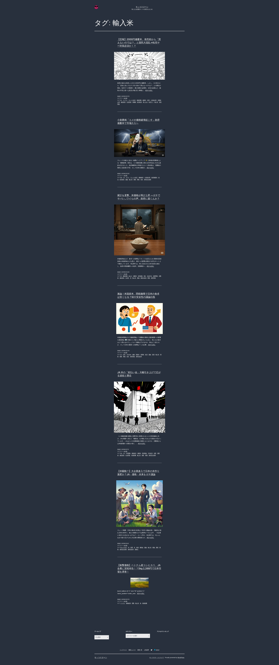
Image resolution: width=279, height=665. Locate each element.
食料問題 (153, 278)
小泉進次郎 (154, 100)
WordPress (181, 657)
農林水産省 (143, 278)
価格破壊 (141, 177)
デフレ (127, 177)
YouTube (129, 354)
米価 (137, 547)
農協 (138, 278)
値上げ (130, 276)
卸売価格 (140, 276)
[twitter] (151, 650)
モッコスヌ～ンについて (156, 657)
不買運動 (128, 453)
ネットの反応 (132, 100)
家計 (145, 276)
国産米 (137, 354)
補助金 (141, 547)
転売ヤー (151, 102)
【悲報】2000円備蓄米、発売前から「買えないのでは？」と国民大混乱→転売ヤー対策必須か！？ (139, 42)
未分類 (125, 98)
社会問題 (127, 455)
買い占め (145, 102)
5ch (121, 177)
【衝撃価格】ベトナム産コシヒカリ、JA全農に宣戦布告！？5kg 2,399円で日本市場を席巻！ (139, 568)
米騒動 (134, 102)
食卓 (142, 179)
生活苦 (127, 278)
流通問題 (155, 276)
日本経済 (150, 453)
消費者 (142, 354)
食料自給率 (139, 356)
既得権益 (144, 453)
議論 (126, 179)
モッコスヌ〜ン (142, 7)
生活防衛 (129, 102)
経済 (146, 354)
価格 (133, 354)
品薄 (148, 100)
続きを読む (149, 90)
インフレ (125, 100)
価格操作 (134, 453)
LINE (124, 354)
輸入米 (156, 102)
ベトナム (122, 603)
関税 (138, 179)
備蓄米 (144, 100)
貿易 (153, 354)
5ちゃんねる (123, 547)
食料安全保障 (147, 179)
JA (121, 100)
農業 (121, 356)
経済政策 (139, 102)
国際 (133, 603)
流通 (155, 453)
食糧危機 (144, 603)
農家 (135, 179)
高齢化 (136, 549)
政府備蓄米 (154, 177)
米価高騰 (133, 455)
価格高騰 (139, 100)
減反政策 (123, 102)
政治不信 (149, 276)
